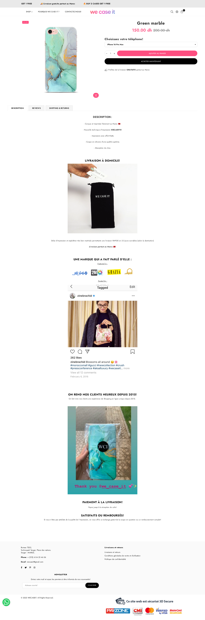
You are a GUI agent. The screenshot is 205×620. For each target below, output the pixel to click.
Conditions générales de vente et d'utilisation (122, 555)
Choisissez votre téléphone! (124, 39)
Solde (25, 22)
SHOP (28, 11)
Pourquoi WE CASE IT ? (48, 11)
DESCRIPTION (17, 108)
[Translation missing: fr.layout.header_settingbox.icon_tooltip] (176, 12)
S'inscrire (92, 585)
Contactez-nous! (73, 11)
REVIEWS (36, 108)
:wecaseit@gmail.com (34, 562)
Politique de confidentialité (115, 559)
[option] (61, 59)
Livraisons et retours (112, 552)
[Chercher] (171, 12)
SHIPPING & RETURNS (59, 108)
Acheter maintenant (151, 61)
